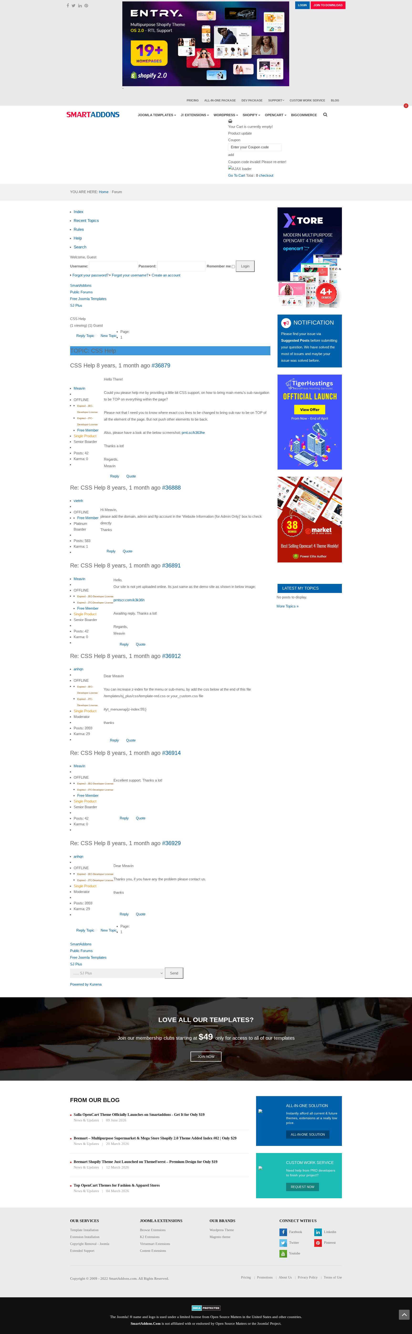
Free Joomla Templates (88, 299)
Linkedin (329, 1232)
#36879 (161, 365)
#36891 (171, 565)
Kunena (96, 984)
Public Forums (81, 292)
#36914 (171, 753)
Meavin (79, 388)
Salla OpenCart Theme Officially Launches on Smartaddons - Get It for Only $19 (139, 1115)
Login (302, 5)
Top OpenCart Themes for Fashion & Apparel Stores (117, 1185)
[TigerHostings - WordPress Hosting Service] (310, 422)
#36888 (171, 487)
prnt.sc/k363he (193, 433)
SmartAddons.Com (146, 1323)
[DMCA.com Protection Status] (206, 1308)
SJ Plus (76, 305)
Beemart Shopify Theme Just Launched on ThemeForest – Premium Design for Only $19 (145, 1162)
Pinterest (329, 1242)
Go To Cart (236, 175)
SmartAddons (81, 285)
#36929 (171, 843)
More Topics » (288, 606)
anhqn (78, 669)
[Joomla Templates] (93, 114)
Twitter (293, 1242)
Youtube (294, 1253)
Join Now (206, 1056)
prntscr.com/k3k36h (128, 600)
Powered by (79, 984)
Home (103, 192)
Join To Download (328, 5)
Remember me (219, 266)
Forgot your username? (130, 275)
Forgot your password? (90, 275)
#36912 (171, 656)
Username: (79, 266)
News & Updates (86, 1120)
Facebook (295, 1232)
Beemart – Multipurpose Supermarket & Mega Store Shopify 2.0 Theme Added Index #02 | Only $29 (155, 1138)
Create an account (166, 275)
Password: (147, 266)
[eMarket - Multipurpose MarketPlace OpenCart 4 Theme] (310, 519)
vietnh (78, 501)
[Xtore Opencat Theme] (310, 257)
